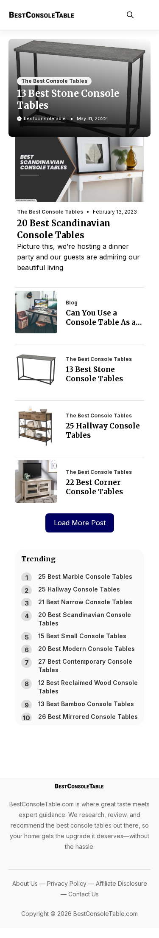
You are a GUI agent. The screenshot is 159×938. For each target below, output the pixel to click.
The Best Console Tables (54, 81)
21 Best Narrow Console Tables (85, 602)
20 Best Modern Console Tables (86, 648)
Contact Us (83, 894)
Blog (72, 302)
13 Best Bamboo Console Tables (86, 703)
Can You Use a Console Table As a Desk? (101, 322)
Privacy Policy (66, 883)
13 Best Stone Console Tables (94, 374)
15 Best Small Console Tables (82, 635)
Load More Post (80, 522)
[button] (130, 14)
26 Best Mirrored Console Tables (88, 716)
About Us (25, 883)
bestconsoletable (45, 118)
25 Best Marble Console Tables (85, 576)
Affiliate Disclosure (121, 883)
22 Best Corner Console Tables (94, 487)
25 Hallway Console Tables (79, 589)
